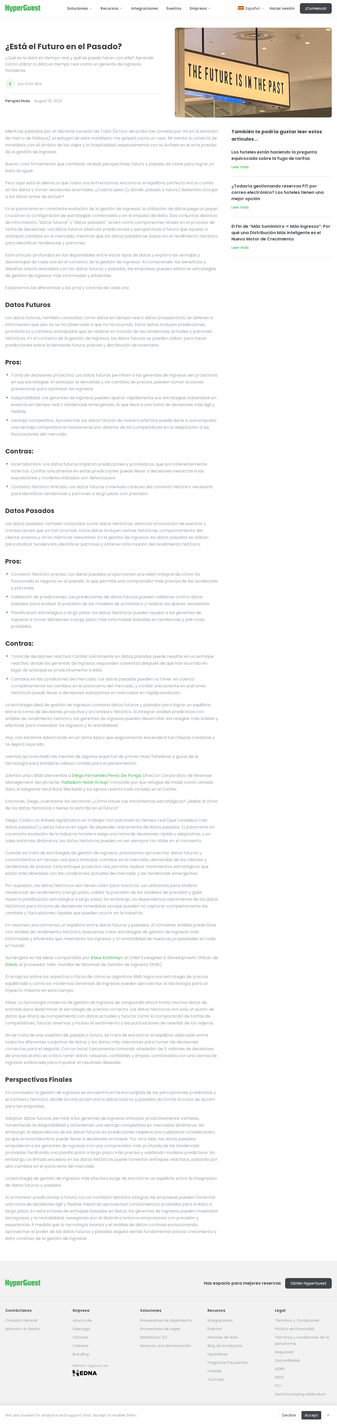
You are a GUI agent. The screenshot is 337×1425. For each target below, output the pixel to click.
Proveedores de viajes (160, 1329)
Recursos (109, 8)
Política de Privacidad (294, 1329)
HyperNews (217, 1354)
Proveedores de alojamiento (166, 1320)
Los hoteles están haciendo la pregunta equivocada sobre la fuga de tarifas (274, 155)
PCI (278, 1385)
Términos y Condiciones (297, 1320)
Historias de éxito (223, 1337)
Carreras (80, 1345)
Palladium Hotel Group (84, 782)
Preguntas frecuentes (227, 1362)
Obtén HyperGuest (308, 1283)
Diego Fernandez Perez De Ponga (106, 775)
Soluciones (77, 8)
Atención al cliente (22, 1329)
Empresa (198, 8)
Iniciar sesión (282, 8)
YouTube (215, 1379)
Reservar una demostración (165, 1345)
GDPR (280, 1369)
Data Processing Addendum (300, 1394)
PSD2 (279, 1377)
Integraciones (144, 8)
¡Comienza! (315, 8)
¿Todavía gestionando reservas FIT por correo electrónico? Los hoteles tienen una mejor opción (277, 192)
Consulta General (21, 1320)
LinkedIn (214, 1371)
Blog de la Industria (224, 1345)
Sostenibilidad (287, 1360)
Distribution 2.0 (153, 1337)
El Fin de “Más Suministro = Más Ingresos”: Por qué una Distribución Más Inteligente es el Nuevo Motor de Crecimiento (280, 232)
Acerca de (82, 1320)
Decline (289, 1415)
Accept (311, 1415)
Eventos (173, 8)
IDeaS (11, 964)
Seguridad (284, 1352)
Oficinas (80, 1337)
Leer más (240, 167)
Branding (81, 1354)
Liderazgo (81, 1329)
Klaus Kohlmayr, (107, 958)
